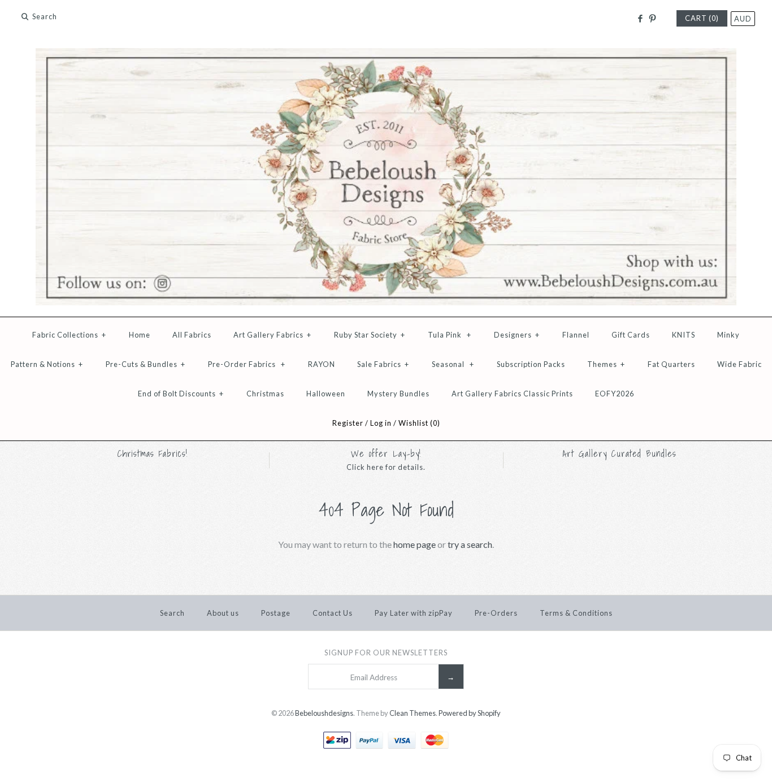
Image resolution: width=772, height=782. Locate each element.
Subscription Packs (531, 364)
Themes (606, 364)
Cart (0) (702, 18)
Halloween (325, 393)
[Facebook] (639, 18)
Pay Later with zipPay (414, 612)
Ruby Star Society (369, 334)
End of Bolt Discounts (181, 393)
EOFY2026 (614, 393)
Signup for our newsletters (386, 652)
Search (172, 612)
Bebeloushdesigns (324, 713)
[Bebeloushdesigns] (386, 55)
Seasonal (453, 364)
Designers (517, 334)
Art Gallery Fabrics (272, 334)
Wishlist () (419, 422)
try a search (470, 544)
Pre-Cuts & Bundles (145, 364)
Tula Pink (449, 334)
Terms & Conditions (576, 612)
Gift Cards (630, 334)
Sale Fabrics (383, 364)
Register (347, 422)
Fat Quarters (671, 364)
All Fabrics (191, 334)
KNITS (683, 334)
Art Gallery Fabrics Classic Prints (512, 393)
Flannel (575, 334)
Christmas (265, 393)
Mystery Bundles (398, 393)
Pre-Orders (496, 612)
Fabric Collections (69, 334)
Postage (275, 612)
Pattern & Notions (47, 364)
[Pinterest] (652, 18)
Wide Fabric (739, 364)
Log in (381, 422)
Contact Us (333, 612)
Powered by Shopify (470, 713)
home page (414, 544)
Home (139, 334)
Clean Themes (412, 713)
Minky (728, 334)
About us (223, 612)
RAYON (321, 364)
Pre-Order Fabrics (246, 364)
